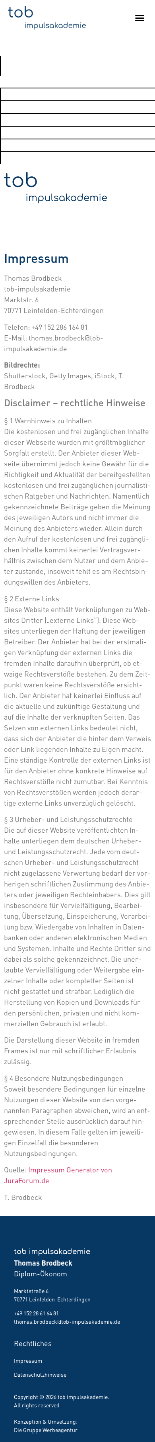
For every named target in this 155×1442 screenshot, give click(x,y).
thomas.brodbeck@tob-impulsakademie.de (67, 1321)
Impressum (28, 1360)
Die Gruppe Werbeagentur (46, 1429)
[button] (139, 17)
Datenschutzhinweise (40, 1374)
